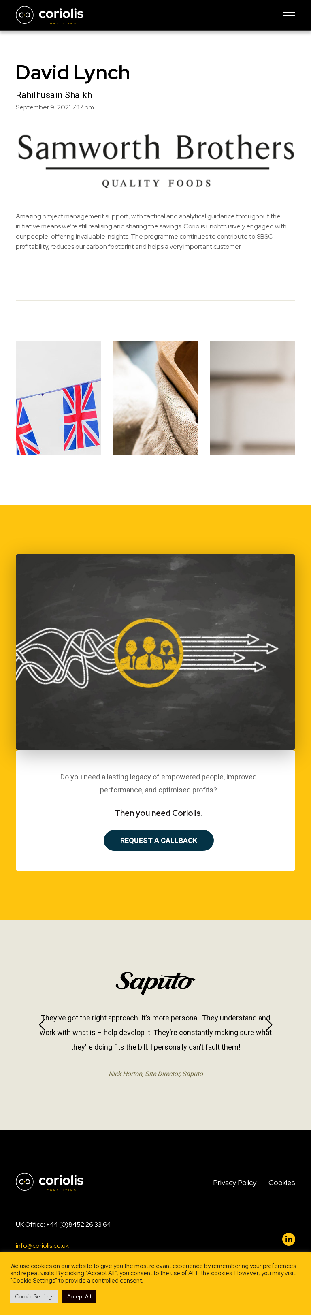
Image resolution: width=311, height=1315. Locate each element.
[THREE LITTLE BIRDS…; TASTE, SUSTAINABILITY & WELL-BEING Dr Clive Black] (155, 398)
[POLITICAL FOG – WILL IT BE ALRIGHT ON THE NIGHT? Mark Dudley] (58, 398)
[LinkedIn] (288, 1239)
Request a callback (158, 840)
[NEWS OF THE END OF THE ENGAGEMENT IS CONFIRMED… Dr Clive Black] (252, 398)
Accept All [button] (79, 1296)
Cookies (281, 1182)
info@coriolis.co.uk (42, 1245)
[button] (42, 1024)
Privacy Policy (234, 1182)
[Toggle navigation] (289, 15)
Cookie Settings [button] (34, 1296)
